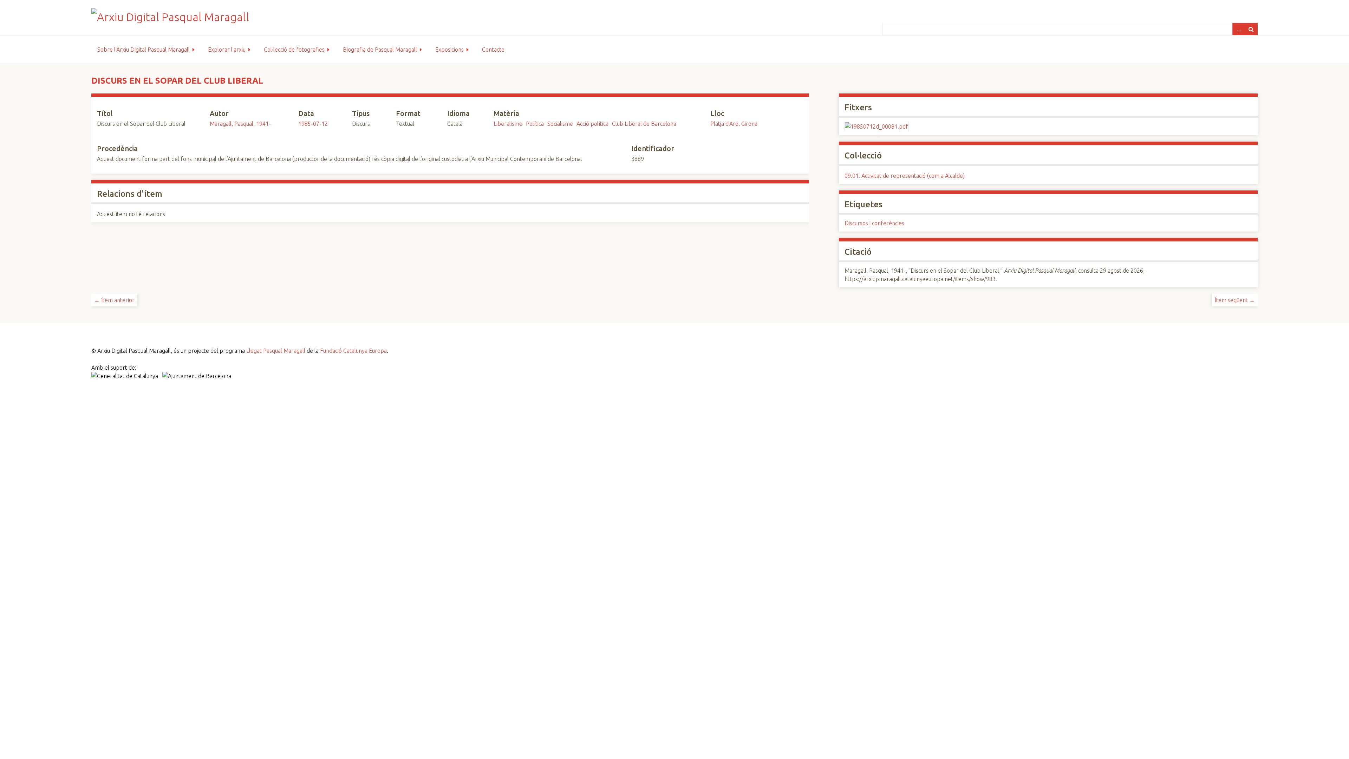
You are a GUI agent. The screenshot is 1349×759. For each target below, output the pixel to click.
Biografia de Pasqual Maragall (380, 49)
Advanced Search (1238, 29)
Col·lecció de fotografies (294, 49)
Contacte (493, 49)
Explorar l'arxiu (227, 49)
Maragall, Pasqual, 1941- (240, 124)
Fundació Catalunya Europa (353, 351)
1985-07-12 (313, 124)
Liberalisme (508, 124)
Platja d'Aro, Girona (733, 124)
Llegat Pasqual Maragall (275, 351)
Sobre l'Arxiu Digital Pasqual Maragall (143, 49)
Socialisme (560, 124)
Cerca (1251, 29)
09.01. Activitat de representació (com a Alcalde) (905, 176)
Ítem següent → (1235, 300)
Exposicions (449, 49)
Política (535, 124)
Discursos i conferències (874, 223)
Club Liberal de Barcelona (644, 124)
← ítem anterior (114, 300)
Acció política (592, 124)
